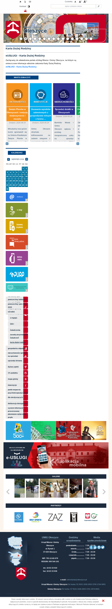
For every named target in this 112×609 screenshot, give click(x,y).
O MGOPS (13, 318)
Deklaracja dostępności (17, 404)
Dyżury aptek (13, 367)
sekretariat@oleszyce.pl (76, 580)
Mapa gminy (13, 379)
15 (22, 177)
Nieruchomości (64, 102)
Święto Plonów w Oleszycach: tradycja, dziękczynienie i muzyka (17, 114)
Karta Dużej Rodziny (18, 342)
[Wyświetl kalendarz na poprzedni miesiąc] (8, 159)
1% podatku (13, 373)
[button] (103, 600)
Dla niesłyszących (15, 397)
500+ (12, 324)
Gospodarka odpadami (17, 348)
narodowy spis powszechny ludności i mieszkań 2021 (17, 299)
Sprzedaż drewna (15, 361)
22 (22, 181)
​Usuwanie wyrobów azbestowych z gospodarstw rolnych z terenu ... (40, 114)
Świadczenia (15, 330)
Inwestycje (41, 102)
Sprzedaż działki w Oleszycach (64, 111)
